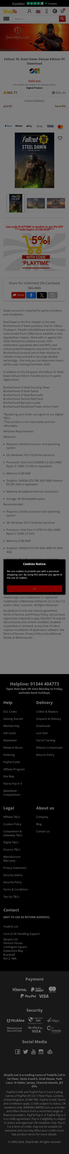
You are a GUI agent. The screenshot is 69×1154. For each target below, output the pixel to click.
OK (34, 588)
